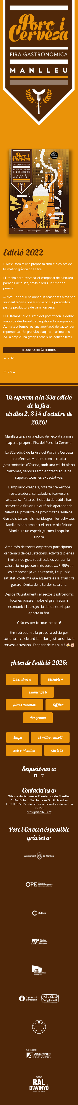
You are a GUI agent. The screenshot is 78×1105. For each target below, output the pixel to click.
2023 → (9, 372)
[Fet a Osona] (39, 1027)
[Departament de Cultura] (39, 913)
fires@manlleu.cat (39, 812)
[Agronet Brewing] (39, 1055)
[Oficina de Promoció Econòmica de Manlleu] (39, 884)
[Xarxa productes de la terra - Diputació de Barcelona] (39, 998)
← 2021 (9, 358)
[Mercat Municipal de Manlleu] (39, 970)
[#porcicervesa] (42, 776)
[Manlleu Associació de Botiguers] (39, 941)
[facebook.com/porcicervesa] (35, 776)
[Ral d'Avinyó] (39, 1084)
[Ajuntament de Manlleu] (39, 856)
